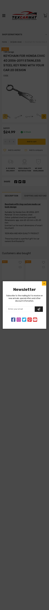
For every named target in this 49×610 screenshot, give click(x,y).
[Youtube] (35, 319)
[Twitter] (18, 319)
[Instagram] (24, 319)
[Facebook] (13, 319)
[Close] (44, 283)
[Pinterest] (29, 319)
